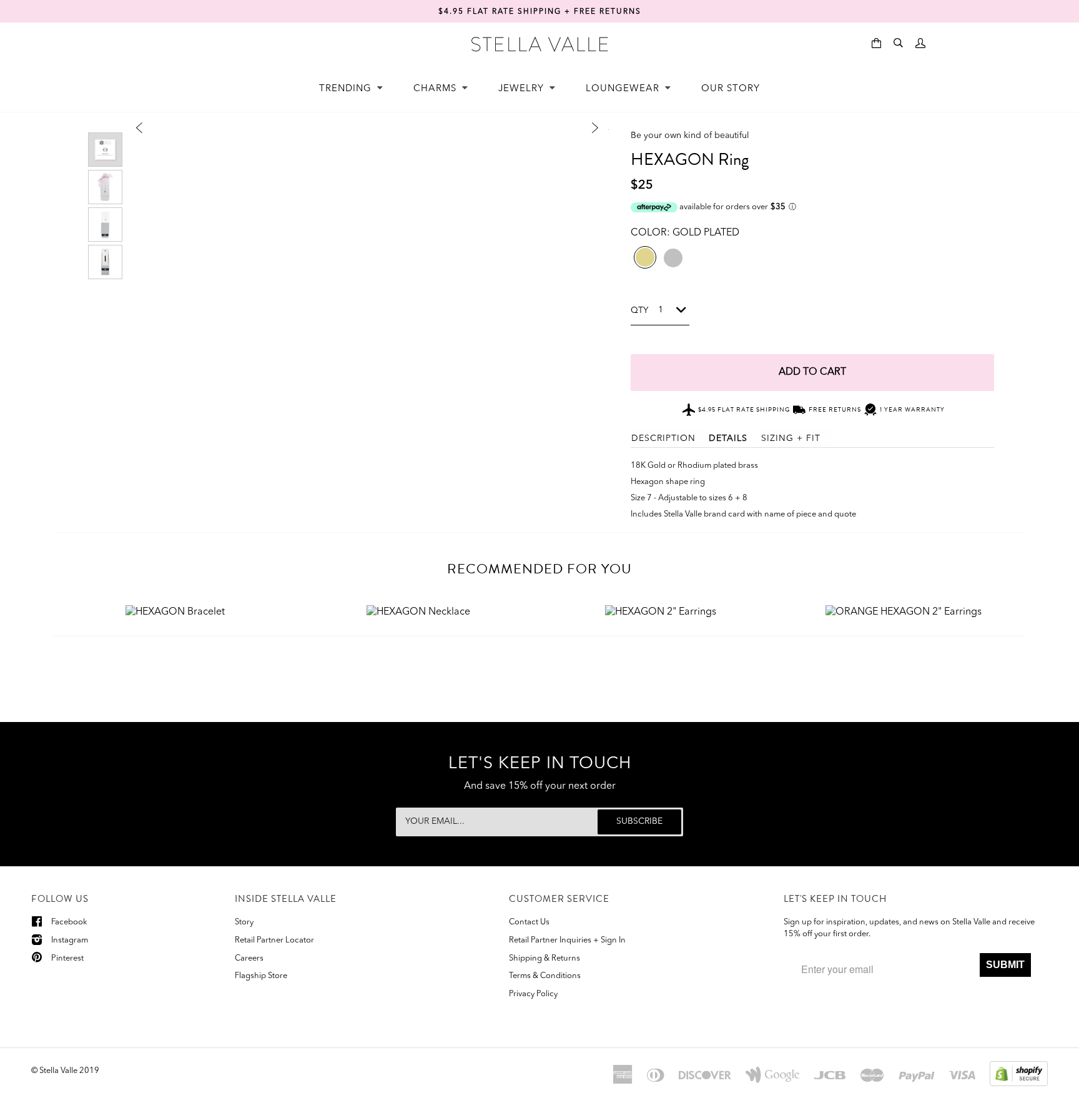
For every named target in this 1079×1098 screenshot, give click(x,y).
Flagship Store (261, 976)
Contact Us (529, 922)
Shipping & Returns (544, 958)
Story (244, 922)
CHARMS (436, 89)
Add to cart (812, 372)
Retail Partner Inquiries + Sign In (567, 940)
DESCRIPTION (663, 438)
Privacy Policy (533, 994)
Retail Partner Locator (274, 940)
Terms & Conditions (545, 976)
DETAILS (728, 438)
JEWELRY (522, 89)
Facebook (69, 922)
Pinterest (67, 958)
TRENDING (347, 89)
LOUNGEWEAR (624, 89)
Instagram (69, 940)
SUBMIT (1005, 964)
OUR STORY (730, 89)
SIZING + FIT (790, 438)
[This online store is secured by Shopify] (1019, 1073)
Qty (639, 310)
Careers (249, 958)
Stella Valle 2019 (69, 1071)
